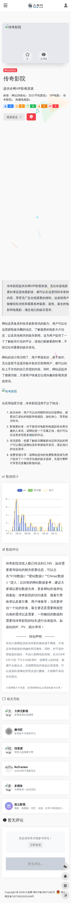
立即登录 (35, 845)
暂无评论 (15, 820)
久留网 (28, 892)
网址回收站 (10, 70)
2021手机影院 (37, 95)
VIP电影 (54, 95)
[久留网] (35, 5)
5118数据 (16, 576)
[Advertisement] (35, 163)
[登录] (66, 5)
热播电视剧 (22, 99)
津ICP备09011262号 (44, 892)
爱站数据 (35, 576)
